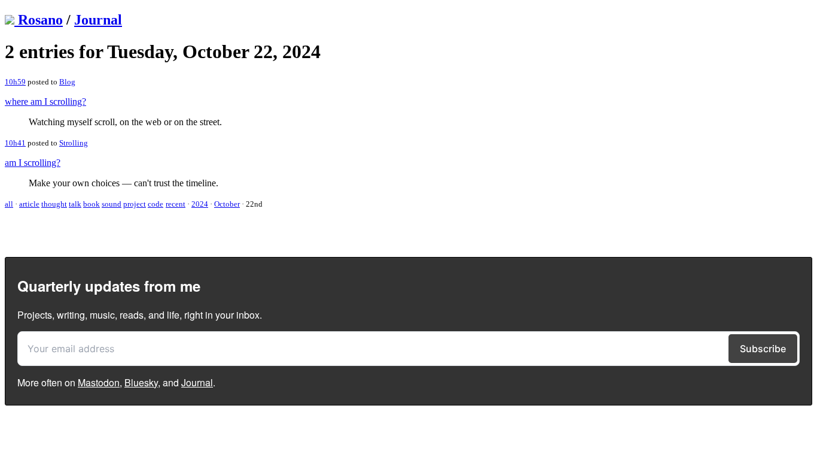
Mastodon (99, 382)
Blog (67, 81)
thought (54, 203)
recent (175, 203)
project (134, 203)
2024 (199, 203)
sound (111, 203)
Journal (98, 20)
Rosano (40, 20)
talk (75, 203)
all (9, 203)
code (155, 203)
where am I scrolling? (45, 101)
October (227, 203)
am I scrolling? (32, 163)
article (29, 203)
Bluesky (141, 382)
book (91, 203)
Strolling (73, 142)
